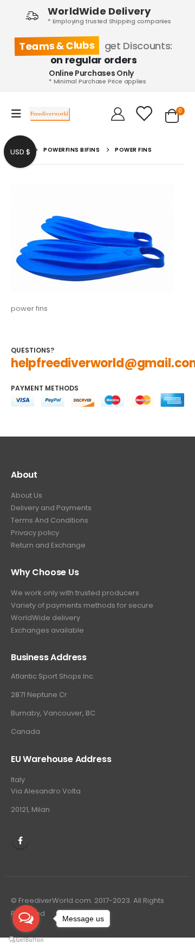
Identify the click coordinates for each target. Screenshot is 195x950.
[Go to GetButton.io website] (26, 939)
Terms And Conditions (49, 520)
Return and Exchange (48, 545)
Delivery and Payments (51, 508)
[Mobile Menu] (19, 114)
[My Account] (117, 113)
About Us (26, 495)
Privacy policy (35, 533)
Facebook (20, 840)
